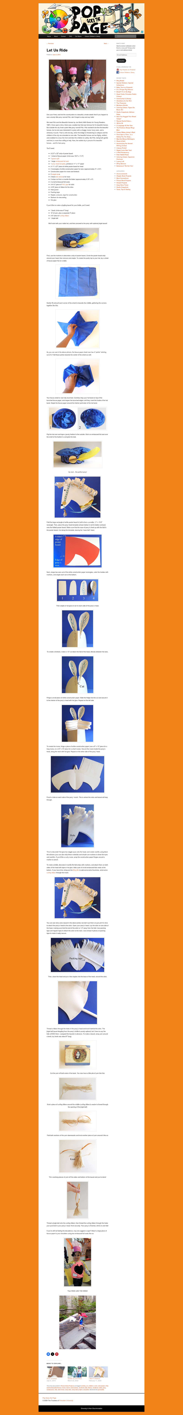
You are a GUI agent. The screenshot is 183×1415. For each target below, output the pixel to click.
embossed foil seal (62, 161)
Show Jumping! (52, 1378)
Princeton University (132, 1399)
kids (86, 1388)
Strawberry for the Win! (124, 101)
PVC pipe (65, 184)
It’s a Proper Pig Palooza (124, 89)
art (87, 1386)
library (90, 1388)
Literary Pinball (121, 148)
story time (68, 1390)
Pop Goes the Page (49, 1398)
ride (56, 1390)
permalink (101, 1390)
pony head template (58, 164)
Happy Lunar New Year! (124, 150)
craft (95, 1386)
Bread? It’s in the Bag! (123, 92)
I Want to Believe (94, 1378)
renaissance (50, 1390)
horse (64, 1388)
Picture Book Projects (67, 1386)
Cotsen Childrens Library (127, 72)
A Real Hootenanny (122, 152)
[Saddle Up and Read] (77, 1371)
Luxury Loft (120, 161)
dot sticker (59, 177)
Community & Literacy (123, 99)
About (56, 36)
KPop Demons (121, 164)
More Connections (122, 178)
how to (68, 1388)
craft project (101, 1386)
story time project (77, 1390)
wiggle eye (55, 174)
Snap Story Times (122, 185)
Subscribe (121, 61)
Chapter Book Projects (123, 176)
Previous (50, 43)
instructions (74, 1388)
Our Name (78, 36)
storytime (86, 1390)
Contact (63, 36)
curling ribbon (64, 215)
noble (100, 1388)
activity (83, 1386)
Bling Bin (76, 870)
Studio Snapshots (122, 187)
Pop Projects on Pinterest (127, 70)
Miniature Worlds (122, 105)
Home (49, 36)
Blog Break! (120, 81)
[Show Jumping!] (56, 1371)
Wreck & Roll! (120, 141)
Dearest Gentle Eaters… (124, 121)
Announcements (121, 174)
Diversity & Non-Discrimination (91, 1408)
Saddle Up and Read (75, 1378)
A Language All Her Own (124, 125)
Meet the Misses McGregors (125, 139)
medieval (95, 1388)
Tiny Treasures (121, 103)
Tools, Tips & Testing (123, 189)
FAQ (70, 36)
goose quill (55, 158)
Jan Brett (81, 1388)
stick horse (61, 1390)
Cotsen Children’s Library (92, 36)
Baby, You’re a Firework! (124, 87)
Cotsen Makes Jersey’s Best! (125, 132)
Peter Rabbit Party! (122, 155)
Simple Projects (121, 183)
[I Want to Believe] (98, 1371)
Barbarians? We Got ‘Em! (124, 166)
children (91, 1386)
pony (104, 1388)
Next (106, 43)
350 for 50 (119, 123)
